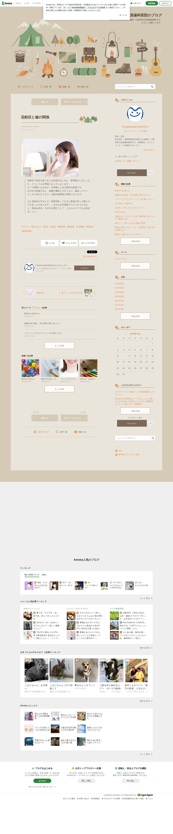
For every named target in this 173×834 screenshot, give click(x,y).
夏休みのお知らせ (122, 190)
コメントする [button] (71, 243)
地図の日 (45, 102)
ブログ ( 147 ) (121, 259)
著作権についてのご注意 (128, 454)
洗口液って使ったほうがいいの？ (129, 208)
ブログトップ (27, 86)
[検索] (152, 87)
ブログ (30, 130)
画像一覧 (66, 86)
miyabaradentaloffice (135, 126)
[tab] (32, 575)
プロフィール (129, 131)
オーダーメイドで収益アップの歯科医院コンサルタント (135, 393)
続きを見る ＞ (149, 150)
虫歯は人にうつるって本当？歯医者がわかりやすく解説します (135, 217)
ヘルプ (150, 799)
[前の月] (125, 333)
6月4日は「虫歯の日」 (124, 203)
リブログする (89, 243)
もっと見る (59, 345)
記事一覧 (48, 86)
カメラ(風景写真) (117, 609)
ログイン (165, 3)
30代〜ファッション (32, 609)
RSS (120, 451)
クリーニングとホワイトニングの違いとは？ (134, 199)
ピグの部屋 (142, 131)
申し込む (130, 781)
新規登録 (151, 3)
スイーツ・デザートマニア (77, 609)
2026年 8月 (135, 334)
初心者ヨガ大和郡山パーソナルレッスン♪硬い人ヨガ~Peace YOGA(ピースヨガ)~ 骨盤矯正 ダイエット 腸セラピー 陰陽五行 (134, 401)
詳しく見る (86, 781)
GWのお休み (120, 212)
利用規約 (96, 799)
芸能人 (44, 575)
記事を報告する (91, 256)
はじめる (42, 781)
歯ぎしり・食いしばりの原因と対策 (130, 223)
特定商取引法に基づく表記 (134, 799)
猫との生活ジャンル (32, 575)
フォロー (84, 268)
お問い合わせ (84, 799)
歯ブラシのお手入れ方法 (74, 102)
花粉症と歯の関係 (35, 117)
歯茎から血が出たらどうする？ (128, 234)
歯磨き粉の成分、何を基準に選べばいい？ (133, 195)
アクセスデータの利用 (112, 799)
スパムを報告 (70, 799)
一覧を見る (135, 241)
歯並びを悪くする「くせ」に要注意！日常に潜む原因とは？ (135, 228)
